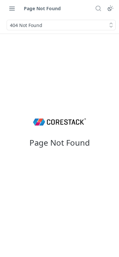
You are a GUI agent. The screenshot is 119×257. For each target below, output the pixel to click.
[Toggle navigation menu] (12, 8)
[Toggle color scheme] (110, 8)
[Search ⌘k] (98, 8)
